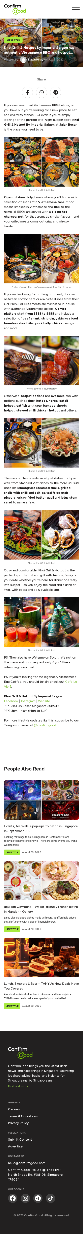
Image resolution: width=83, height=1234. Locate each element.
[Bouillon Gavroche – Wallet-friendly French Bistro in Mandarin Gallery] (41, 880)
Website (44, 701)
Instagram (28, 701)
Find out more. (18, 1086)
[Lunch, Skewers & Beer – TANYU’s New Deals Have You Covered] (41, 957)
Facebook (11, 701)
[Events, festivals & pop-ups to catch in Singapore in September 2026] (41, 800)
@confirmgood (44, 725)
